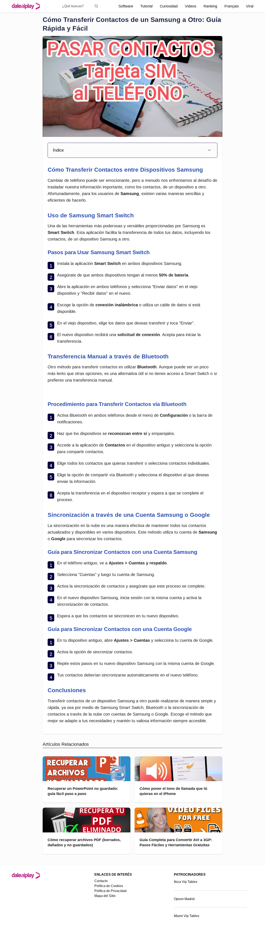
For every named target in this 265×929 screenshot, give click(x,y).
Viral (249, 6)
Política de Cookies (108, 886)
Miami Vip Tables (186, 916)
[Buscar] (96, 6)
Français (231, 6)
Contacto (101, 881)
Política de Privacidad (110, 891)
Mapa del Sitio (105, 896)
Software (125, 6)
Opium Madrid (184, 899)
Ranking (210, 6)
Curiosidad (169, 6)
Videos (190, 6)
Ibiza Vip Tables (185, 882)
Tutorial (146, 6)
